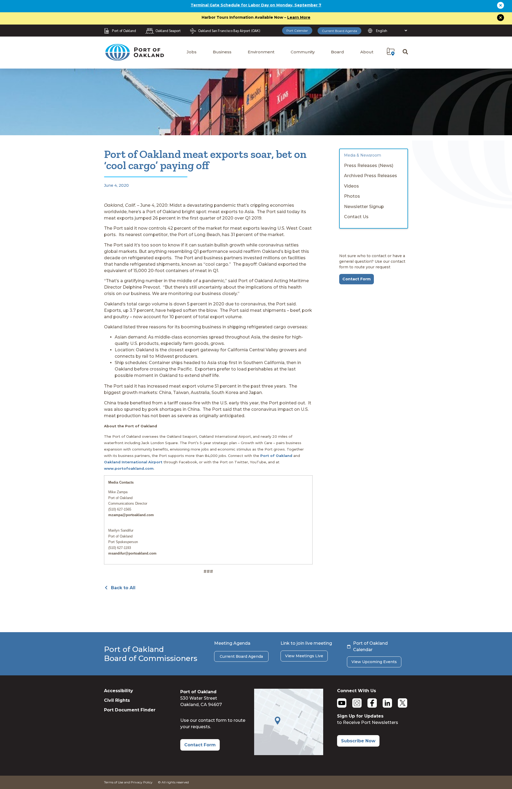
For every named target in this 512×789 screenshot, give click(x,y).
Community (303, 51)
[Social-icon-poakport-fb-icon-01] (372, 703)
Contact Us (356, 216)
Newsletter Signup (364, 206)
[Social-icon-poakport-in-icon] (387, 703)
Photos (352, 196)
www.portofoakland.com (129, 468)
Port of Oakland (276, 455)
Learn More (298, 17)
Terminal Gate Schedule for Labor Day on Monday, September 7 (256, 5)
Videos (351, 186)
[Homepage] (134, 58)
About (366, 51)
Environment (261, 51)
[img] (391, 52)
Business (222, 51)
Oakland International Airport (133, 462)
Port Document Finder (129, 709)
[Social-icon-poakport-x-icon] (402, 703)
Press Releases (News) (368, 165)
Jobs (192, 51)
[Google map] (288, 753)
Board (337, 51)
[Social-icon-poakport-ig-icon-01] (357, 703)
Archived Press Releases (370, 175)
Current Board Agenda (339, 31)
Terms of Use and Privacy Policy (128, 782)
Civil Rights (117, 700)
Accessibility (118, 690)
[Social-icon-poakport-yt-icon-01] (341, 703)
